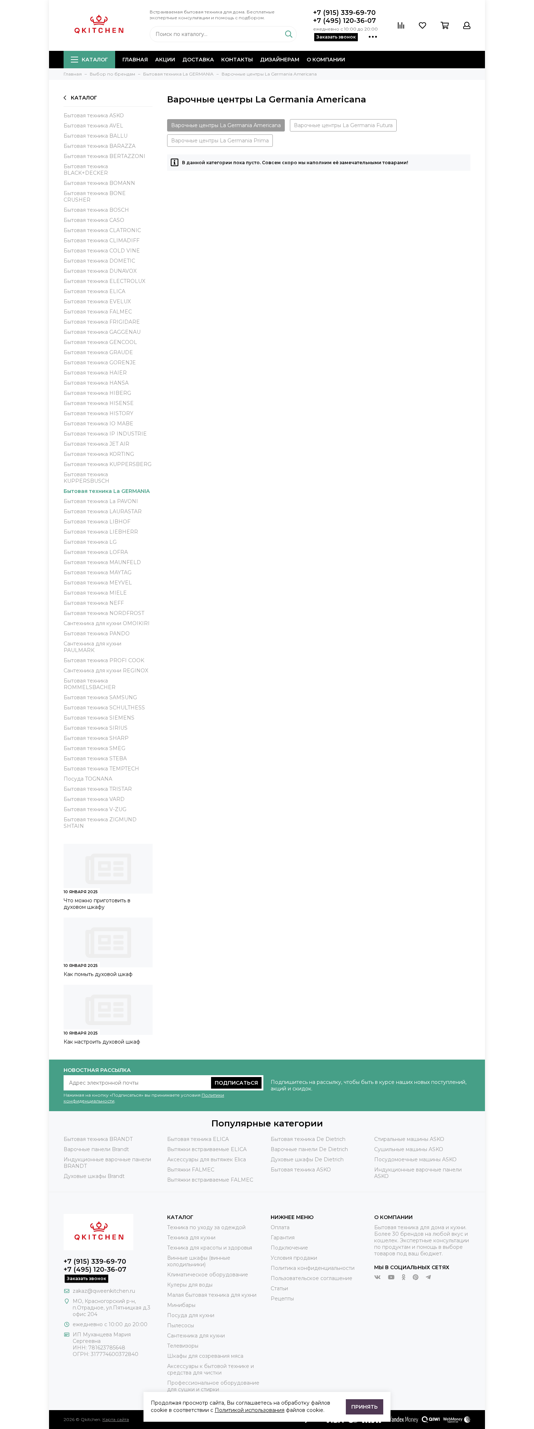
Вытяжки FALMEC (190, 1169)
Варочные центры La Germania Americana (226, 125)
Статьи (279, 1288)
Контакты (237, 59)
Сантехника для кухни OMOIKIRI (107, 623)
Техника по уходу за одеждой (206, 1227)
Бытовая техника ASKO (94, 115)
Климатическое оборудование (207, 1274)
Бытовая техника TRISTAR (98, 789)
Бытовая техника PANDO (97, 633)
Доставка (198, 59)
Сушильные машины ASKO (408, 1149)
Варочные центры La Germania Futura (343, 125)
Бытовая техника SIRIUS (96, 728)
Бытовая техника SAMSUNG (100, 697)
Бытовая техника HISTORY (98, 413)
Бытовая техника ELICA (94, 291)
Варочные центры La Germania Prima (220, 140)
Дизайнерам (279, 59)
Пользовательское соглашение (311, 1278)
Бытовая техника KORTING (99, 454)
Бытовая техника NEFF (94, 603)
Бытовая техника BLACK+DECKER (86, 169)
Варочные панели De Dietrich (309, 1149)
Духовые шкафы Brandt (94, 1176)
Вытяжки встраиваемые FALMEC (210, 1180)
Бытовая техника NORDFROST (104, 613)
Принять (364, 1407)
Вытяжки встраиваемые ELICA (207, 1149)
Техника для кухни (191, 1237)
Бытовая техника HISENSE (99, 403)
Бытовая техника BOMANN (99, 183)
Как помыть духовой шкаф (98, 974)
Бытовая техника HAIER (95, 372)
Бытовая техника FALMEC (98, 311)
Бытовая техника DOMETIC (99, 261)
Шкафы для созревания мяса (205, 1356)
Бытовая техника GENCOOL (100, 342)
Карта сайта (115, 1419)
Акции (165, 59)
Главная (135, 59)
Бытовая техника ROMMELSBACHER (90, 684)
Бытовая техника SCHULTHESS (104, 707)
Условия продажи (294, 1258)
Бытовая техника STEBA (95, 758)
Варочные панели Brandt (96, 1149)
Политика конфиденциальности (313, 1268)
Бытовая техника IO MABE (98, 423)
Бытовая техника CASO (94, 220)
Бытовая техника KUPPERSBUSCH (86, 477)
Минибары (181, 1305)
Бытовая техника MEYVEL (98, 582)
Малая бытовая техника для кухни (211, 1295)
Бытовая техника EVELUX (97, 301)
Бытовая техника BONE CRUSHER (95, 196)
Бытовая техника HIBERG (97, 393)
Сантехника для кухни (196, 1335)
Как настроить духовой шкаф (102, 1042)
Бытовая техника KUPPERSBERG (107, 464)
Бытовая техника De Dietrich (308, 1139)
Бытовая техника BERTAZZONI (104, 156)
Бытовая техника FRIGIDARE (102, 322)
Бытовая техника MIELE (95, 593)
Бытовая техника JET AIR (96, 444)
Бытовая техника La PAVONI (101, 501)
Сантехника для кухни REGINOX (106, 670)
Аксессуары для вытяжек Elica (206, 1159)
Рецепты (282, 1298)
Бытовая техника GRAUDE (98, 352)
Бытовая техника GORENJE (100, 362)
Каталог (95, 59)
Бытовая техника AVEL (93, 125)
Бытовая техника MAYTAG (98, 572)
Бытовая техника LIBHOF (97, 521)
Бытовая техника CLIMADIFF (101, 240)
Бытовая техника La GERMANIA (107, 491)
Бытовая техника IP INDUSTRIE (105, 433)
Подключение (289, 1247)
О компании (326, 59)
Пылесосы (180, 1325)
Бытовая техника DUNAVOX (100, 271)
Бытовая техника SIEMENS (99, 717)
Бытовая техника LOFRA (96, 552)
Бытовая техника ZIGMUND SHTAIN (100, 822)
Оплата (280, 1227)
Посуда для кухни (190, 1315)
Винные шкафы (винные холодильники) (198, 1261)
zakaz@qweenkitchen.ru (104, 1291)
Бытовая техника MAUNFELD (102, 562)
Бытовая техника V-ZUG (95, 809)
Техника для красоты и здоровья (209, 1247)
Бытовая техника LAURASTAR (103, 511)
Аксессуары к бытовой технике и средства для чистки (210, 1369)
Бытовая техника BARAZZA (99, 146)
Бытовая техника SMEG (94, 748)
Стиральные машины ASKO (409, 1139)
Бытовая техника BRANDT (98, 1139)
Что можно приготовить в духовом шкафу (97, 903)
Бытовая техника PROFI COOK (104, 660)
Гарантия (283, 1237)
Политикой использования (249, 1410)
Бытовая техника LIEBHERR (101, 532)
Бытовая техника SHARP (96, 738)
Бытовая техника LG (90, 542)
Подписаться (236, 1083)
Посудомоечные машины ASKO (415, 1159)
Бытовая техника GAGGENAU (102, 332)
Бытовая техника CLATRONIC (102, 230)
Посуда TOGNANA (88, 779)
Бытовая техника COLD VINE (102, 250)
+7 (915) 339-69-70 (344, 13)
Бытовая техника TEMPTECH (101, 768)
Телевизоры (182, 1346)
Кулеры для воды (190, 1285)
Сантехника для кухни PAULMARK (92, 646)
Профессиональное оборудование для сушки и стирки (213, 1386)
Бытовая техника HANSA (96, 383)
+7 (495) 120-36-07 (344, 21)
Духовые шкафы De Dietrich (307, 1159)
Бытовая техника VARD (94, 799)
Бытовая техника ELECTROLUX (104, 281)
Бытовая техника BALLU (96, 136)
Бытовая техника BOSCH (96, 210)
